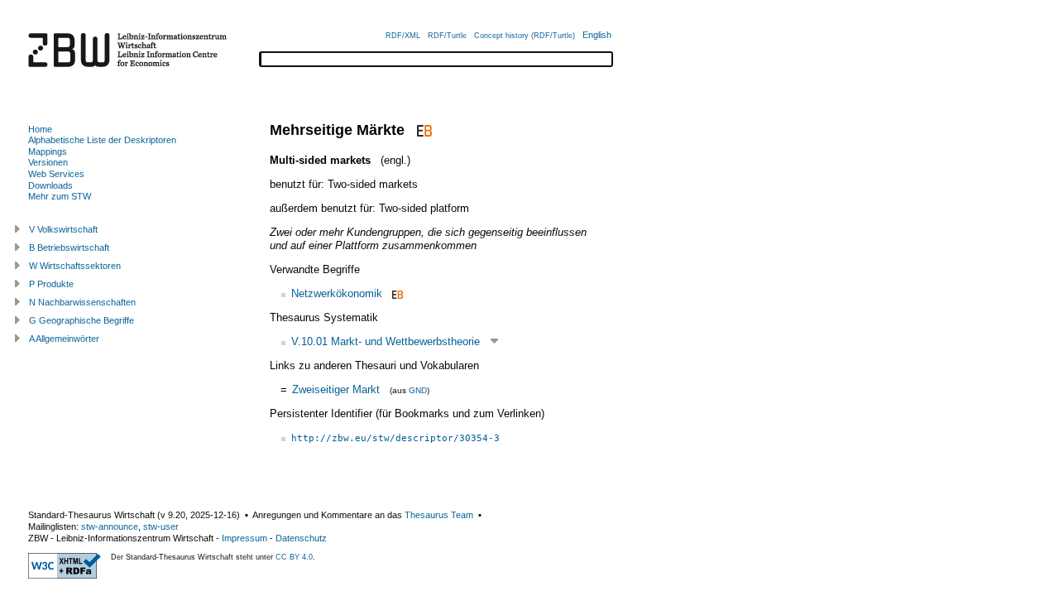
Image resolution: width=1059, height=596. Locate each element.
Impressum (244, 538)
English (596, 35)
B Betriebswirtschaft (69, 247)
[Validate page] (64, 575)
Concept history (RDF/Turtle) (524, 35)
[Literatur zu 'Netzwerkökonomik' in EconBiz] (396, 293)
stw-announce (109, 526)
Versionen (48, 162)
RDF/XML (403, 35)
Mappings (47, 151)
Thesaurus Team (439, 515)
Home (40, 129)
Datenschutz (301, 538)
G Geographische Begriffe (81, 320)
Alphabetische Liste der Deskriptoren (102, 140)
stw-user (161, 526)
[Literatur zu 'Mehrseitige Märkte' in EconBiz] (422, 130)
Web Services (56, 174)
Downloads (50, 185)
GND (418, 390)
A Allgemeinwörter (64, 339)
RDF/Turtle (447, 35)
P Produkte (51, 284)
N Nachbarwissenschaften (82, 302)
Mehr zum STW (59, 196)
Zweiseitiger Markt (336, 389)
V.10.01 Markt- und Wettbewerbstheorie (385, 341)
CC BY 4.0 (294, 557)
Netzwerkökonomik (336, 293)
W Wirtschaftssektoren (75, 266)
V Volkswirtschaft (63, 229)
